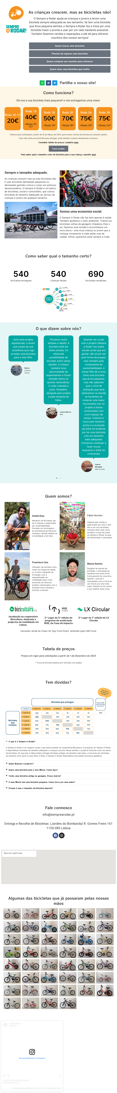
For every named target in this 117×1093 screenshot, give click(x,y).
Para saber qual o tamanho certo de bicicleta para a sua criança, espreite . (58, 154)
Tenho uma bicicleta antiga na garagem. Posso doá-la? (35, 775)
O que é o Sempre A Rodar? (22, 741)
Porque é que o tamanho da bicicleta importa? (31, 788)
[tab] (58, 741)
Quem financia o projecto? (21, 763)
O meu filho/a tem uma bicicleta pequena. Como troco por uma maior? (42, 782)
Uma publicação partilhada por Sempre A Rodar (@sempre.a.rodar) (36, 1088)
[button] (42, 82)
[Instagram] (62, 835)
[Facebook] (55, 835)
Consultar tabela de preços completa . (58, 142)
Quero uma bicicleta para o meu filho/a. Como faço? (33, 769)
